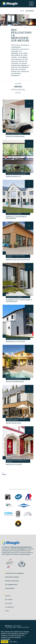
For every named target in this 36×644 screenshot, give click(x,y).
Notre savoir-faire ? (12, 581)
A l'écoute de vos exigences (14, 573)
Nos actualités (9, 599)
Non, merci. (13, 641)
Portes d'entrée (18, 90)
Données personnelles (11, 627)
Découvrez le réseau (12, 577)
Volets (18, 93)
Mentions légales (17, 625)
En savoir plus (5, 639)
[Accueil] (10, 3)
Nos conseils (8, 603)
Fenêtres (18, 87)
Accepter (4, 642)
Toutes (18, 84)
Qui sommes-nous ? (11, 584)
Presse (7, 610)
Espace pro (8, 595)
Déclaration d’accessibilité (23, 627)
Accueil (22, 10)
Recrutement (9, 588)
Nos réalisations (9, 607)
